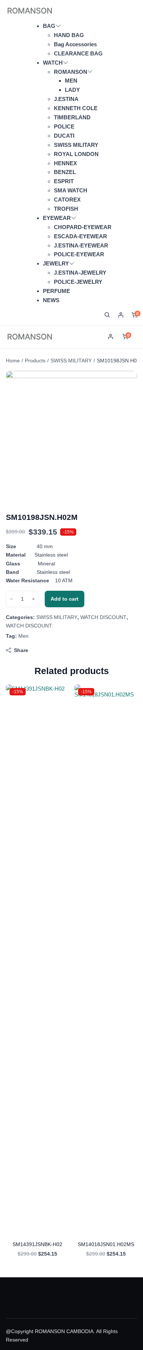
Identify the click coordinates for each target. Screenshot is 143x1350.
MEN (71, 80)
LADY (72, 90)
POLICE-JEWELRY (78, 282)
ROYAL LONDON (76, 154)
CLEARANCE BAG (78, 53)
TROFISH (66, 209)
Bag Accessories (75, 44)
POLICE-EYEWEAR (79, 254)
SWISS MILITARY (76, 145)
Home (13, 360)
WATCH (53, 62)
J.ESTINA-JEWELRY (80, 272)
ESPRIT (64, 181)
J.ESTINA (66, 99)
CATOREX (67, 199)
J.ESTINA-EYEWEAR (81, 245)
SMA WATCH (70, 190)
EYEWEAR (57, 218)
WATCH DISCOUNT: (29, 626)
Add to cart (64, 599)
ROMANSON (70, 72)
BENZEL (65, 172)
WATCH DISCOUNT (103, 617)
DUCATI (64, 136)
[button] (107, 315)
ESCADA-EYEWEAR (80, 236)
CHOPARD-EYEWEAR (82, 227)
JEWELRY (56, 263)
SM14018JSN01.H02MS (106, 1244)
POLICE (64, 126)
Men (23, 636)
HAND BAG (69, 35)
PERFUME (56, 291)
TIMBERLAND (72, 117)
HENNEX (65, 163)
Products (35, 360)
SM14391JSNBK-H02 (37, 1244)
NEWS (51, 300)
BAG (49, 26)
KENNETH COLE (76, 108)
